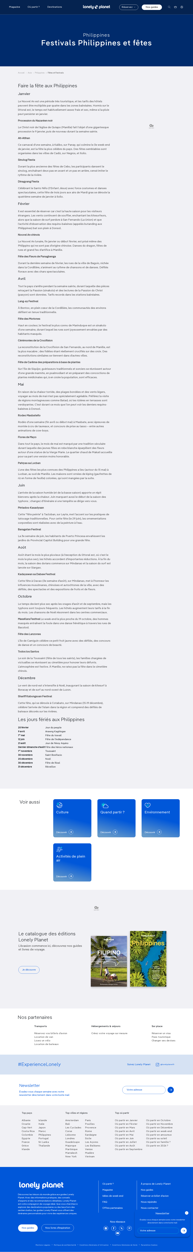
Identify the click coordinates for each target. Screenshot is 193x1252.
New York (71, 1156)
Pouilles (90, 1124)
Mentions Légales (43, 1245)
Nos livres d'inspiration (57, 1228)
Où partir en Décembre (159, 1128)
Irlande (26, 1149)
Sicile (88, 1138)
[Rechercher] (169, 7)
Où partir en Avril (124, 1131)
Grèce (25, 1146)
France (26, 1142)
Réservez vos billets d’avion (50, 1033)
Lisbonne (70, 1135)
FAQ (104, 1202)
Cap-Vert (27, 1128)
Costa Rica (28, 1131)
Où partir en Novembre (159, 1124)
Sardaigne (91, 1135)
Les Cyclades (73, 1128)
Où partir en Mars (125, 1128)
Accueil (21, 73)
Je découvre (29, 970)
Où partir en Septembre (128, 1149)
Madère (89, 1153)
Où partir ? (108, 1184)
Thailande (44, 1146)
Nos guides (152, 7)
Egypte (26, 1138)
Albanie (26, 1120)
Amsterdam (72, 1120)
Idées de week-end (112, 1196)
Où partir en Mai (124, 1135)
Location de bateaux (46, 1044)
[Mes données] (182, 7)
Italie (41, 1124)
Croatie (26, 1124)
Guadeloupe (72, 1142)
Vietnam (90, 1156)
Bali (67, 1124)
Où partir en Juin (124, 1138)
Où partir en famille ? (158, 1142)
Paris (88, 1120)
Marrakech (71, 1153)
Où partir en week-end (159, 1131)
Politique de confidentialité (65, 1245)
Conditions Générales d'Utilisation (94, 1245)
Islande (42, 1120)
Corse (68, 1131)
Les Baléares (92, 1146)
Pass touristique (161, 1037)
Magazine (107, 1190)
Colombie (27, 1135)
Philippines (96, 35)
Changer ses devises (164, 1041)
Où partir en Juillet (126, 1142)
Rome (88, 1131)
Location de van (43, 1037)
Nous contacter (149, 1208)
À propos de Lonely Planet (156, 1184)
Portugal (43, 1138)
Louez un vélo (42, 1041)
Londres (70, 1138)
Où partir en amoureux (159, 1135)
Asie (30, 73)
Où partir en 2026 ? (157, 1146)
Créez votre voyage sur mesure (109, 1033)
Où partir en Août (125, 1146)
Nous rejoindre (149, 1202)
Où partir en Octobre (158, 1120)
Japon (42, 1128)
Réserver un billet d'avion (155, 1196)
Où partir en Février (126, 1124)
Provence (90, 1128)
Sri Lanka (43, 1142)
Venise (89, 1149)
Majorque (70, 1146)
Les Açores (91, 1142)
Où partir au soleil (156, 1138)
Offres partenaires (112, 1208)
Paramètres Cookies (149, 1245)
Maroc (42, 1131)
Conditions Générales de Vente (125, 1245)
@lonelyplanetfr (167, 1064)
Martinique (71, 1149)
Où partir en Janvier (126, 1120)
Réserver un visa (161, 1033)
